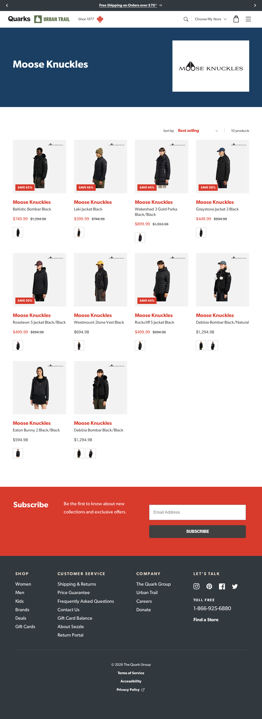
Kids (19, 601)
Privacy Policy (128, 690)
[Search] (185, 19)
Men (19, 592)
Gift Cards (25, 626)
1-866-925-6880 (212, 608)
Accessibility (131, 681)
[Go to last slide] (7, 5)
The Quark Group (153, 584)
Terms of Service (131, 673)
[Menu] (248, 19)
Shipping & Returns (77, 584)
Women (23, 584)
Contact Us (68, 609)
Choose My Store (208, 19)
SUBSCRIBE (197, 531)
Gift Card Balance (75, 618)
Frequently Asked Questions (86, 601)
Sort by (168, 131)
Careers (144, 601)
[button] (236, 19)
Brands (22, 609)
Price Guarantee (74, 592)
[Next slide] (255, 5)
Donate (143, 609)
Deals (20, 618)
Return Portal (70, 635)
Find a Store (206, 619)
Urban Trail (147, 592)
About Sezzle (71, 626)
